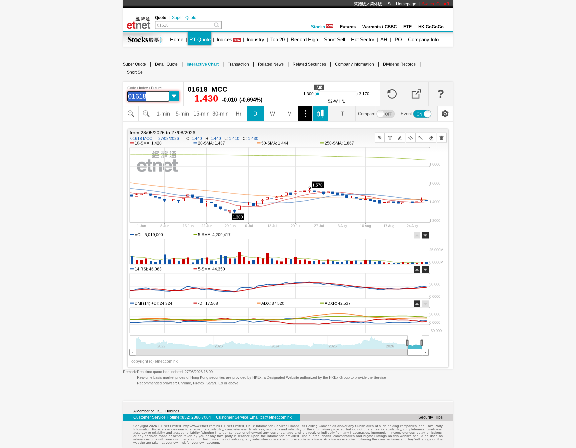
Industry (255, 39)
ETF (407, 26)
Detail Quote (166, 64)
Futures (348, 26)
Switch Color (434, 4)
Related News (271, 64)
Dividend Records (399, 64)
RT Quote (200, 39)
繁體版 (360, 4)
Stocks (318, 26)
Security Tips (430, 417)
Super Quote (184, 17)
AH (383, 39)
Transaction (238, 64)
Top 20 (277, 39)
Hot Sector (362, 39)
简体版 (376, 4)
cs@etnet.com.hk (276, 417)
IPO (397, 39)
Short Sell (334, 39)
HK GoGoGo (431, 26)
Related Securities (309, 64)
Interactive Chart (203, 64)
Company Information (354, 64)
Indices (224, 39)
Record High (304, 39)
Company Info (423, 39)
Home (176, 39)
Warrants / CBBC (379, 26)
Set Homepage (402, 4)
